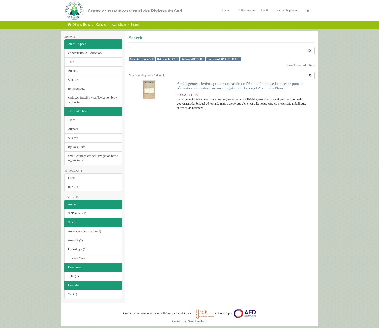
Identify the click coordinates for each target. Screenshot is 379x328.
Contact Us (179, 321)
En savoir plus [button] (285, 10)
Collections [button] (245, 10)
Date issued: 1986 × (167, 59)
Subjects (73, 79)
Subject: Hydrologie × (142, 59)
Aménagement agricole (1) (84, 231)
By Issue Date (76, 88)
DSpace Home (81, 24)
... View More (76, 258)
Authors (73, 70)
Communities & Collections (85, 52)
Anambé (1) (75, 240)
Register (73, 186)
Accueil (226, 10)
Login (71, 177)
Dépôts (265, 10)
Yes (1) (72, 294)
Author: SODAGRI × (192, 59)
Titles (71, 61)
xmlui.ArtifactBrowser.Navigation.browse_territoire (93, 100)
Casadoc (101, 24)
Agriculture (119, 24)
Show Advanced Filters (300, 65)
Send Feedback (197, 321)
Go (310, 50)
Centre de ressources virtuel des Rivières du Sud (135, 11)
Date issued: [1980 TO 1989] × (224, 59)
